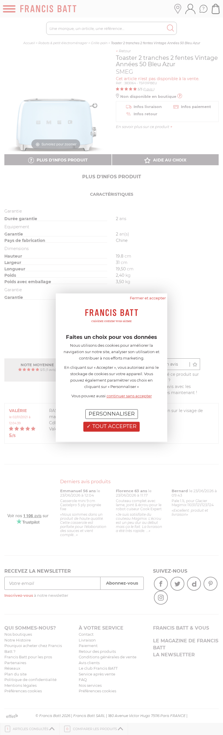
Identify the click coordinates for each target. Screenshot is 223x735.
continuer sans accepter (129, 395)
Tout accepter (113, 426)
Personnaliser (112, 414)
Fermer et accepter (148, 298)
